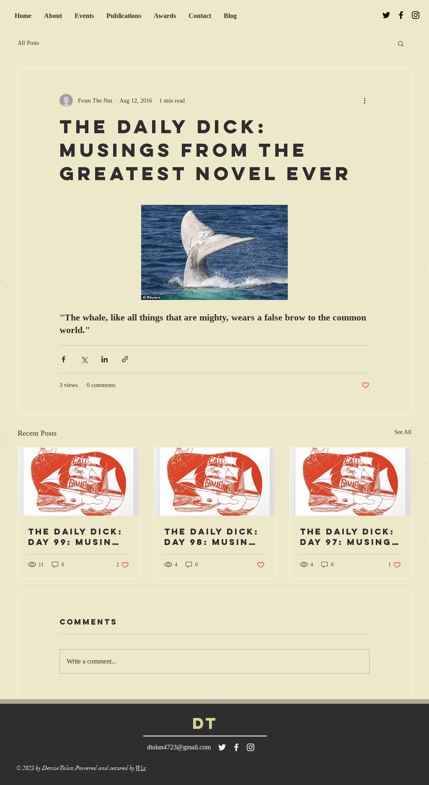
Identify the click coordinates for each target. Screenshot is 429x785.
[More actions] (364, 101)
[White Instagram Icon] (251, 747)
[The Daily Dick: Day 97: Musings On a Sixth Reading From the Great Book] (350, 482)
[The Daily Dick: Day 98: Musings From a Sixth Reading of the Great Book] (214, 482)
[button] (401, 43)
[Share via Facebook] (63, 359)
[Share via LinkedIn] (105, 359)
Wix (141, 768)
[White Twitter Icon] (222, 747)
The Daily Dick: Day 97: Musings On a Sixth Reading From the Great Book (350, 536)
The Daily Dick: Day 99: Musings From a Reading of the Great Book (77, 536)
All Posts (28, 43)
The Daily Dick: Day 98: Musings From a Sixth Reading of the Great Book (214, 536)
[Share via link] (125, 359)
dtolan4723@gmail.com (179, 747)
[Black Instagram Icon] (416, 15)
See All (402, 432)
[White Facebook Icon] (236, 747)
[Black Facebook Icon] (401, 15)
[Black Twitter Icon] (386, 15)
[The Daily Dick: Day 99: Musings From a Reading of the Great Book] (78, 482)
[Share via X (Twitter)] (84, 359)
